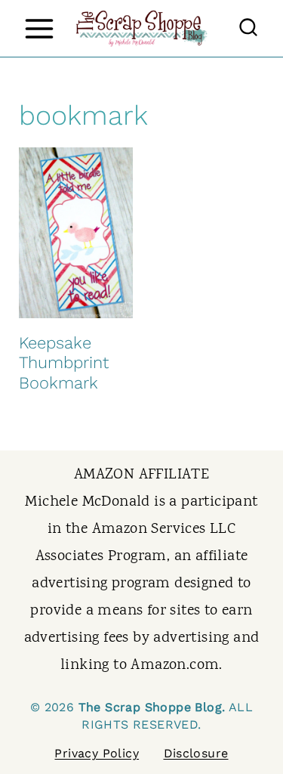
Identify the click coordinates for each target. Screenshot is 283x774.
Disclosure (196, 753)
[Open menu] (39, 28)
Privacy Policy (96, 753)
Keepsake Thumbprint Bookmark (64, 362)
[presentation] (76, 232)
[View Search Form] (248, 28)
